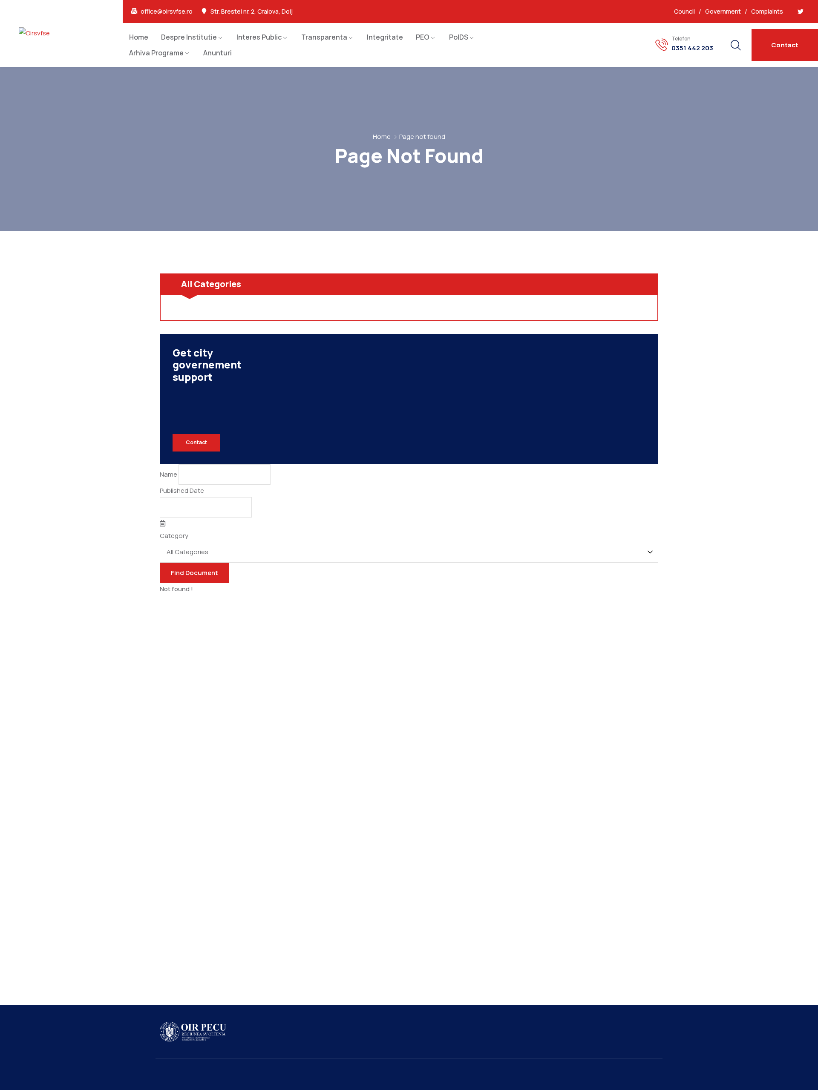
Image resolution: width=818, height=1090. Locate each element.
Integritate (385, 37)
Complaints (767, 11)
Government (723, 11)
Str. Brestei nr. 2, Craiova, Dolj (251, 11)
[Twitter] (800, 11)
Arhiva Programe (156, 53)
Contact (196, 442)
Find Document (194, 572)
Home (138, 37)
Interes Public (259, 37)
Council (684, 11)
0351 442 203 (692, 48)
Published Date (182, 490)
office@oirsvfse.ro (167, 11)
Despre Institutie (189, 37)
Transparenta (324, 37)
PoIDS (458, 37)
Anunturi (217, 53)
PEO (422, 37)
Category (174, 535)
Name (168, 474)
